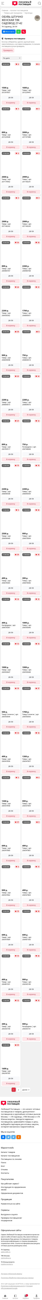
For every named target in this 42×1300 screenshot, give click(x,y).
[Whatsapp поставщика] (18, 32)
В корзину (10, 102)
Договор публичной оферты (11, 1274)
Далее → (25, 1090)
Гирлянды (28, 13)
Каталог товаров (8, 1152)
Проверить (8, 50)
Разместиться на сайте (10, 1203)
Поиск (3, 1162)
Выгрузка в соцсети (9, 1214)
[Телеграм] (8, 1137)
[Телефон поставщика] (23, 32)
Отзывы (4, 1169)
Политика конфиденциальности (13, 1286)
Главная (5, 1298)
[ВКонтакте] (3, 1137)
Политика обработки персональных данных (17, 1278)
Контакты (5, 1173)
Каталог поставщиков (19, 10)
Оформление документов (12, 1193)
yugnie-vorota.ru (7, 1264)
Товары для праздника (13, 13)
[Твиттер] (13, 1137)
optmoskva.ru (6, 1258)
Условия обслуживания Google (17, 1287)
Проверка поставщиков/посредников (11, 1219)
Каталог (15, 1298)
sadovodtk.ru (5, 1252)
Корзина (26, 1296)
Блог (3, 1166)
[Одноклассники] (18, 1137)
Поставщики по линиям (11, 1159)
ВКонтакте (9, 31)
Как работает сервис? (10, 1183)
